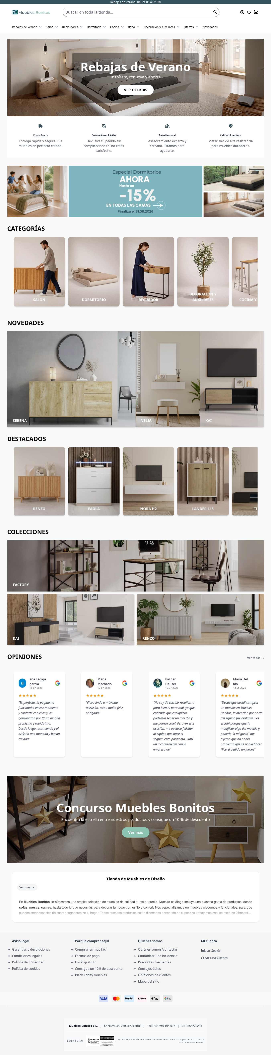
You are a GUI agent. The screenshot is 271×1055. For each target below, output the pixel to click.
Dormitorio (94, 27)
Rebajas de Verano (24, 27)
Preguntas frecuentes (154, 962)
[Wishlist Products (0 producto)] (249, 12)
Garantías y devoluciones (31, 949)
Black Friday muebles (91, 975)
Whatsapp (159, 2)
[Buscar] (215, 12)
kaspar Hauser (170, 681)
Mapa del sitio (148, 981)
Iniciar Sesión (211, 950)
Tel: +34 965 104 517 (138, 2)
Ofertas (189, 27)
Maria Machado (104, 681)
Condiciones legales (27, 956)
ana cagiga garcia (37, 681)
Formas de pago (87, 956)
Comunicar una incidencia (157, 956)
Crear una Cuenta (214, 958)
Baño (131, 27)
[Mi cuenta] (242, 12)
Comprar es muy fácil (91, 949)
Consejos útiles (149, 968)
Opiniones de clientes (154, 975)
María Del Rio (240, 681)
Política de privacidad (28, 962)
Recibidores (70, 27)
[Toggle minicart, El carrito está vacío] (256, 12)
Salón (49, 27)
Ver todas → (255, 658)
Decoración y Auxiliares (159, 27)
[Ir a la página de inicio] (31, 12)
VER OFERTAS (135, 89)
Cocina (114, 27)
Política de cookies (26, 968)
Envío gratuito (85, 962)
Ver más (135, 832)
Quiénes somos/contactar (158, 949)
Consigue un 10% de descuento (99, 968)
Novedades (210, 27)
